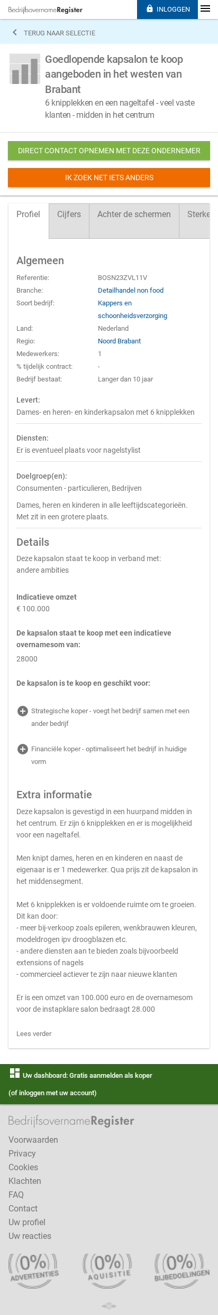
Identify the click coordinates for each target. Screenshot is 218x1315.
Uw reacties (29, 1236)
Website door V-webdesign (109, 1306)
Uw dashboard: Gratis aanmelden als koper (80, 1075)
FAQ (16, 1195)
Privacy (22, 1154)
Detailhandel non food (131, 290)
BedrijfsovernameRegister (45, 10)
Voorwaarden (33, 1140)
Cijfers (69, 214)
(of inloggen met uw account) (52, 1093)
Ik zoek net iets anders (109, 177)
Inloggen (168, 8)
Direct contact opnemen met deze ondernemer (109, 150)
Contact (23, 1209)
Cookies (23, 1167)
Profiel (28, 214)
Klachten (24, 1181)
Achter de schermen (134, 214)
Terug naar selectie (51, 32)
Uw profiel (27, 1222)
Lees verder (33, 1034)
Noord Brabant (119, 341)
